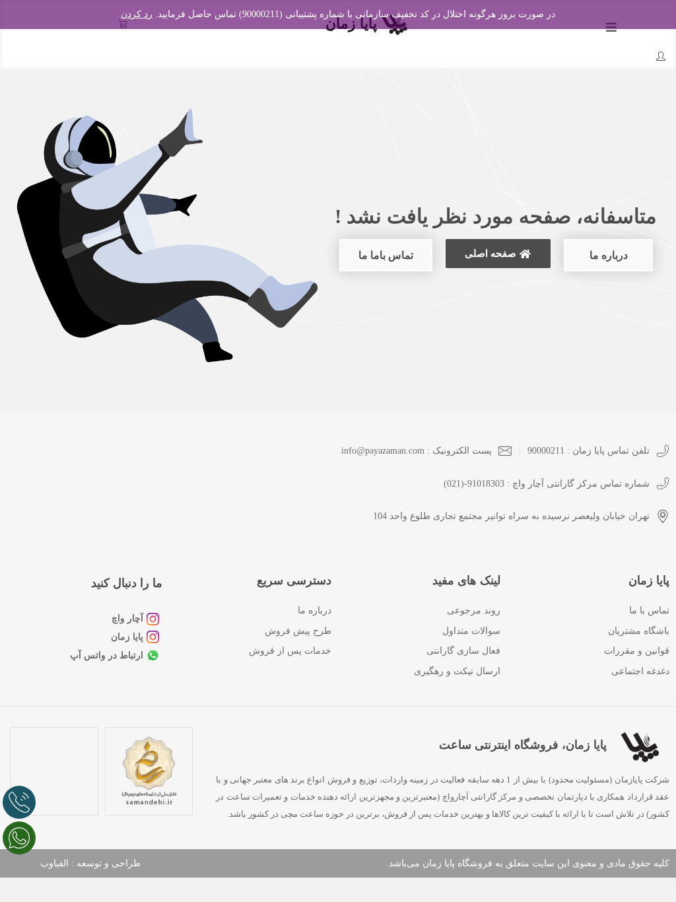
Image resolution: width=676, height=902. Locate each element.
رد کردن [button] (136, 14)
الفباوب (54, 863)
